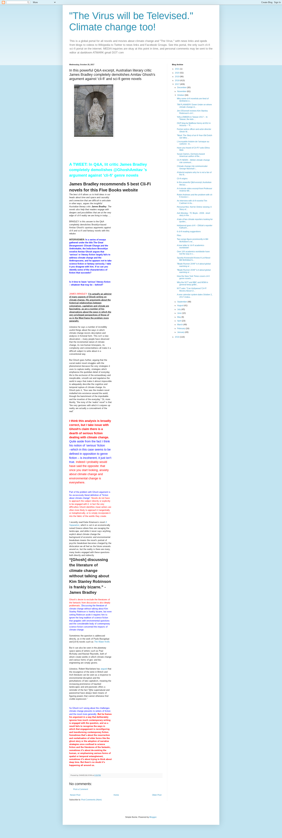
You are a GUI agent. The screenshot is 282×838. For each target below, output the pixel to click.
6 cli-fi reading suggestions (189, 231)
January (181, 332)
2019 (177, 76)
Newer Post (75, 795)
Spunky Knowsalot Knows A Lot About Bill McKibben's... (193, 259)
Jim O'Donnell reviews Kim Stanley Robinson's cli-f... (192, 112)
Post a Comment (80, 789)
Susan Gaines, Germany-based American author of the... (191, 155)
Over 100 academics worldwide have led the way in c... (193, 252)
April (179, 321)
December (182, 87)
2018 (177, 80)
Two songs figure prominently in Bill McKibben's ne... (192, 240)
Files (179, 235)
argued (104, 669)
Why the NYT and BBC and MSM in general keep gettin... (192, 283)
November (182, 91)
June (179, 313)
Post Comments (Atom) (91, 800)
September (182, 302)
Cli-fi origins (182, 178)
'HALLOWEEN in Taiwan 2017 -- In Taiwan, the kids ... (192, 118)
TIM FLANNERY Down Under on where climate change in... (194, 105)
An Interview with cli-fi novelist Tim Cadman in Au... (192, 202)
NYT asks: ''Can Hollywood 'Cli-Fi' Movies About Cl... (192, 289)
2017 (177, 84)
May (179, 317)
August (180, 305)
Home (116, 795)
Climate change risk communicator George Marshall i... (192, 167)
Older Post (156, 795)
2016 (177, 337)
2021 (177, 69)
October (181, 95)
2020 (177, 73)
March (180, 324)
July (179, 309)
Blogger (152, 817)
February (181, 328)
